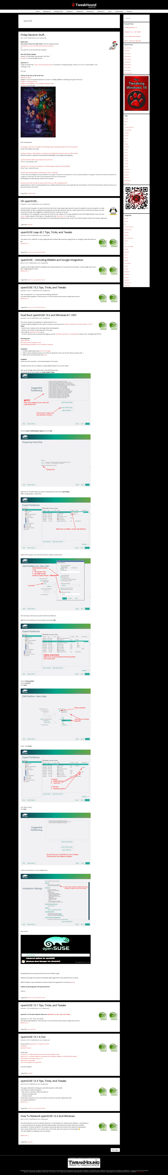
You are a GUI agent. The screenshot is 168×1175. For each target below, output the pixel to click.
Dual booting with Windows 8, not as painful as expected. (37, 344)
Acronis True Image (44, 351)
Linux (34, 252)
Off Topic (126, 144)
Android (126, 118)
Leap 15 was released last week (43, 65)
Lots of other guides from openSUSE (31, 1062)
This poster (24, 85)
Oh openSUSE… (29, 201)
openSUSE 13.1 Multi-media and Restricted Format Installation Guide (40, 1054)
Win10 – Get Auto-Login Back (132, 41)
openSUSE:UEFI (25, 340)
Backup (126, 121)
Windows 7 (126, 174)
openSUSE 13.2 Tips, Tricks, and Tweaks (43, 287)
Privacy (126, 152)
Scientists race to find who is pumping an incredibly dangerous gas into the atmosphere (45, 166)
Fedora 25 (23, 216)
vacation (126, 163)
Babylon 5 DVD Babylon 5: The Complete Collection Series (37, 83)
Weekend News (127, 56)
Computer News (31, 193)
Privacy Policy (140, 1172)
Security (126, 155)
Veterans (126, 166)
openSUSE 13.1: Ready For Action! (39, 1044)
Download (24, 58)
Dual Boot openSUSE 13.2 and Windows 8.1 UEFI (48, 315)
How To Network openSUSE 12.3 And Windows (48, 1116)
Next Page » (115, 1150)
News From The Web (128, 246)
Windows (126, 269)
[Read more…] (25, 243)
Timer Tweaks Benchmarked (132, 36)
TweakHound (84, 5)
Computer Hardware (128, 127)
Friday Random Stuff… (33, 34)
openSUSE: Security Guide (28, 1060)
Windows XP (127, 183)
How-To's (29, 252)
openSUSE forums (35, 332)
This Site (43, 252)
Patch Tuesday (127, 53)
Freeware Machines (128, 238)
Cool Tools (126, 132)
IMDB (29, 77)
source (72, 982)
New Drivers (127, 50)
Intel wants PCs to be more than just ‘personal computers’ (37, 46)
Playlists (126, 149)
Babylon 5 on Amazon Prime (29, 81)
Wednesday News (128, 73)
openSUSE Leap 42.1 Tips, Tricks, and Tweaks (46, 232)
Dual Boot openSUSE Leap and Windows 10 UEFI (78, 324)
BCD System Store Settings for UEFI (31, 342)
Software (126, 158)
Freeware (126, 135)
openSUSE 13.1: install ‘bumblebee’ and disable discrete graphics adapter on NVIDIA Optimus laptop (49, 1056)
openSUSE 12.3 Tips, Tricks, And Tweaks (43, 1080)
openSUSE (29, 224)
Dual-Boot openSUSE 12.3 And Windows (67, 334)
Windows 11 (127, 172)
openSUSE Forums (26, 1048)
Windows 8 (126, 177)
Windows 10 (127, 169)
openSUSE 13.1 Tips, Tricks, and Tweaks (43, 1005)
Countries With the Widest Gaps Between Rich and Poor (36, 160)
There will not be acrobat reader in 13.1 (32, 1058)
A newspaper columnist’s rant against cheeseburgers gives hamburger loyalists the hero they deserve (49, 147)
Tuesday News (127, 62)
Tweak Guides (127, 263)
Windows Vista (127, 180)
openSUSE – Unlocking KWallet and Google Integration (52, 259)
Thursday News (127, 48)
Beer (125, 124)
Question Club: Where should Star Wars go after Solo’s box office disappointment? (44, 183)
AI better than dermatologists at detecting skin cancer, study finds (39, 172)
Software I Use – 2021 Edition (132, 32)
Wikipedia (23, 77)
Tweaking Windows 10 (130, 27)
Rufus (45, 355)
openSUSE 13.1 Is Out (33, 1036)
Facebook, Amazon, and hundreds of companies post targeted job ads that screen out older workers (49, 153)
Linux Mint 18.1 (61, 216)
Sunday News (127, 67)
